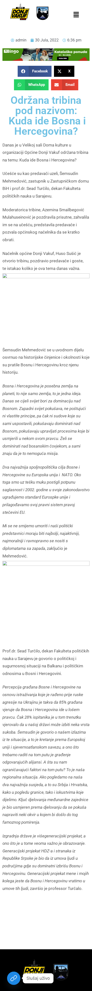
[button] (76, 15)
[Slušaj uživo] (13, 978)
